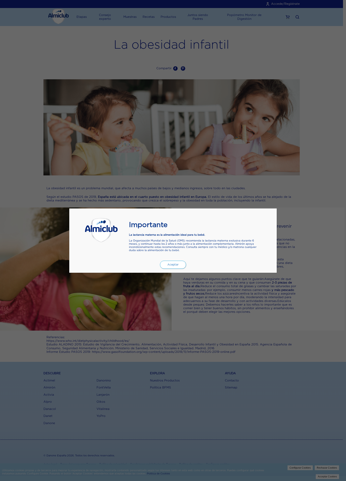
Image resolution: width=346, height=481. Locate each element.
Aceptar (173, 264)
